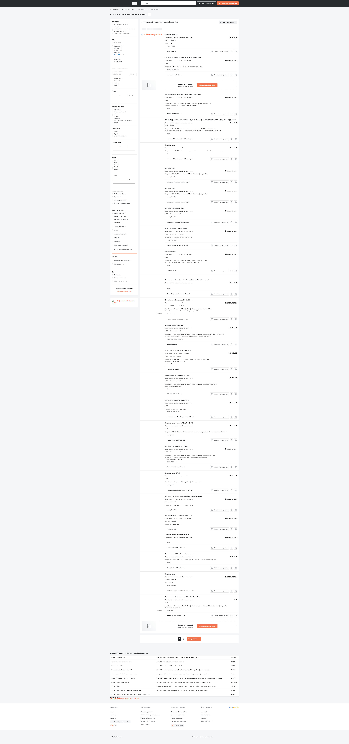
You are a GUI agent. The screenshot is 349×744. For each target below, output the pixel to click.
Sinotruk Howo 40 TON (172, 473)
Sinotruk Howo (170, 145)
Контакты (113, 718)
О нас (112, 712)
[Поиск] (143, 3)
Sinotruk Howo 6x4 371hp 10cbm (176, 446)
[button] (231, 51)
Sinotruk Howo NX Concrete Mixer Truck (179, 515)
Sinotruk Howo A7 (171, 251)
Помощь (112, 715)
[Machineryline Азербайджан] (120, 3)
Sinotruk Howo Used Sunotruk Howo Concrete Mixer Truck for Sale (188, 280)
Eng (111, 725)
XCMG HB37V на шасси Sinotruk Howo (178, 350)
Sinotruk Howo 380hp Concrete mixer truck (179, 554)
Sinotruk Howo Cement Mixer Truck (177, 535)
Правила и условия (146, 712)
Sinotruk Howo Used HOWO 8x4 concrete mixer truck (183, 94)
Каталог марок (145, 724)
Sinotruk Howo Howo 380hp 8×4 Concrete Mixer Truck (183, 496)
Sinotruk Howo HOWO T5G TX (175, 325)
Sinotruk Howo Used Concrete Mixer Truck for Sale (182, 597)
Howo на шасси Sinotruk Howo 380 (177, 375)
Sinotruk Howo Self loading (174, 208)
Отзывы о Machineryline (148, 721)
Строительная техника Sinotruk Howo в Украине (124, 698)
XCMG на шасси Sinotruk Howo (176, 228)
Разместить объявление (207, 85)
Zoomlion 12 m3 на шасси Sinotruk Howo (179, 300)
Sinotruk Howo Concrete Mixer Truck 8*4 (179, 423)
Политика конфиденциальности (150, 715)
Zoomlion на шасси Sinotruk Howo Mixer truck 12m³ (183, 57)
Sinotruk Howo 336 (171, 35)
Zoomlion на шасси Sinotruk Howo (177, 400)
